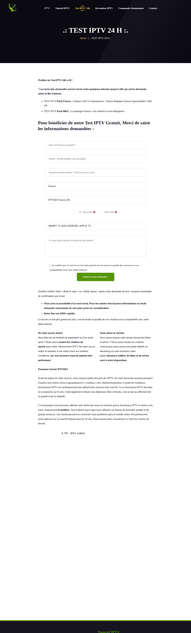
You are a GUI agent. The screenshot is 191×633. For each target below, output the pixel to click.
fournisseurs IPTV (47, 387)
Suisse (127, 101)
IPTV (110, 378)
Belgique (118, 101)
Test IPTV (56, 80)
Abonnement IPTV (68, 346)
